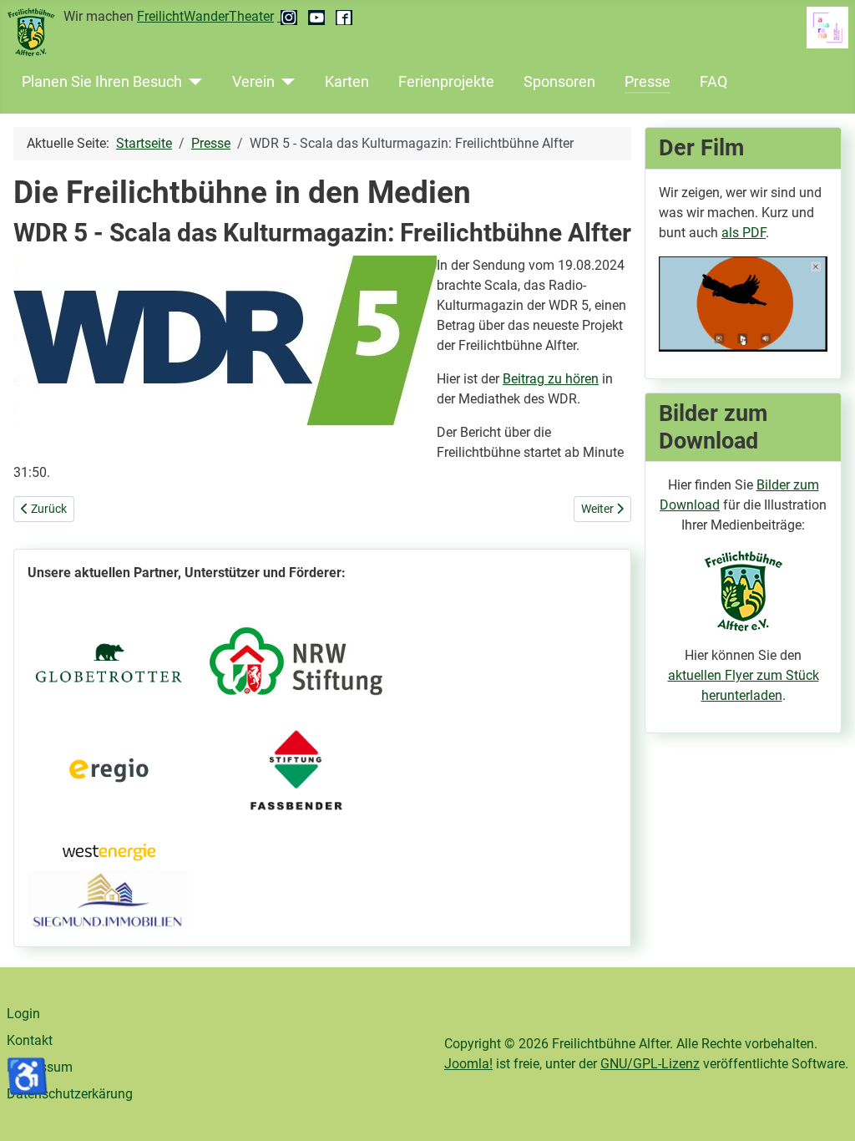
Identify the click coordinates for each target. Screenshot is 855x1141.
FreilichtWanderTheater (205, 16)
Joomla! (468, 1064)
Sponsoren (559, 82)
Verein (253, 82)
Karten (347, 82)
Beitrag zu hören (551, 379)
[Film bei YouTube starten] (743, 303)
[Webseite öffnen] (108, 660)
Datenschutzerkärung (70, 1094)
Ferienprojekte (446, 82)
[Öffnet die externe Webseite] (296, 661)
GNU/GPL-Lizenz (650, 1064)
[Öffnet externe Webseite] (108, 900)
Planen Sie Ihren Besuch (102, 82)
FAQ (713, 82)
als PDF (743, 233)
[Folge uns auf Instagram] (289, 16)
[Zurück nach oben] (826, 1110)
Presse (647, 82)
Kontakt (30, 1040)
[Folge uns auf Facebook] (344, 16)
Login (23, 1014)
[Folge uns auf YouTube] (318, 16)
